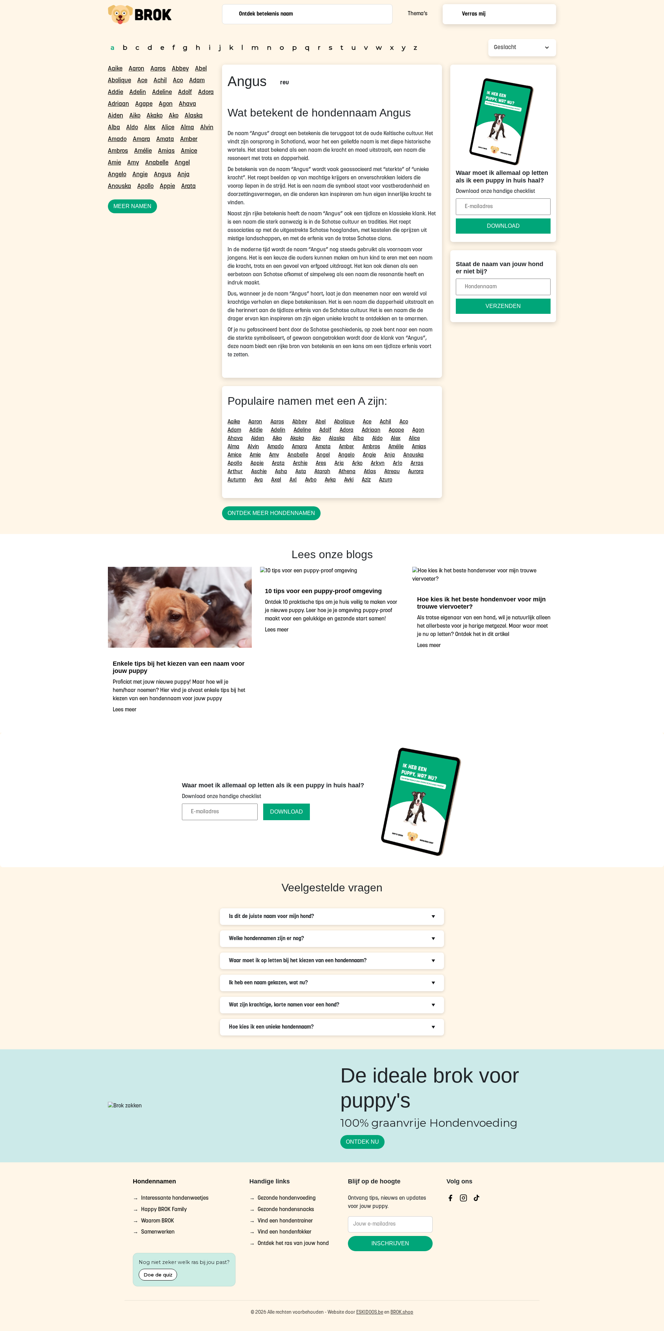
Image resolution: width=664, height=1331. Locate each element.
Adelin (137, 93)
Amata (165, 140)
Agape (144, 104)
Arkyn (378, 463)
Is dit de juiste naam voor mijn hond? (271, 916)
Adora (206, 93)
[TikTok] (476, 1198)
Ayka (330, 480)
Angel (182, 163)
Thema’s (417, 14)
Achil (160, 81)
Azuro (385, 480)
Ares (321, 463)
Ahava (187, 104)
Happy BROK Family (164, 1209)
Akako (155, 116)
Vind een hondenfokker (285, 1232)
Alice (168, 128)
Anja (183, 175)
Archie (300, 463)
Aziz (366, 480)
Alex (149, 128)
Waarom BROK (157, 1221)
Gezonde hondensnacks (286, 1209)
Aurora (416, 472)
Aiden (115, 116)
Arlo (397, 463)
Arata (188, 187)
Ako (173, 116)
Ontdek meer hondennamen (271, 513)
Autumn (237, 480)
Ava (258, 480)
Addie (115, 93)
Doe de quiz (158, 1274)
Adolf (185, 93)
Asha (281, 472)
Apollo (145, 187)
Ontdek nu (362, 1141)
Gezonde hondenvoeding (287, 1198)
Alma (187, 128)
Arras (417, 463)
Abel (201, 69)
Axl (293, 480)
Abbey (180, 69)
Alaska (194, 116)
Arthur (235, 472)
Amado (117, 140)
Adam (197, 81)
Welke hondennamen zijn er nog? (266, 938)
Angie (140, 175)
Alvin (206, 128)
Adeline (162, 93)
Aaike (115, 69)
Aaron (136, 69)
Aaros (158, 69)
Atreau (392, 472)
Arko (357, 463)
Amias (166, 151)
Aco (178, 81)
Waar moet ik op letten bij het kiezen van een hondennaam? (298, 961)
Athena (347, 472)
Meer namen (132, 206)
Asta (300, 472)
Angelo (117, 175)
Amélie (143, 151)
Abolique (119, 81)
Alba (114, 128)
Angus (162, 175)
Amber (188, 140)
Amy (133, 163)
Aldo (132, 128)
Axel (276, 480)
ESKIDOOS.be (369, 1312)
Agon (166, 104)
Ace (142, 81)
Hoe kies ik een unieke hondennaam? (271, 1027)
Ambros (118, 151)
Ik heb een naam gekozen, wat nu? (268, 983)
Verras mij (474, 14)
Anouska (119, 187)
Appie (167, 187)
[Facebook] (450, 1198)
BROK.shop (401, 1312)
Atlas (370, 472)
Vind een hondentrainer (285, 1221)
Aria (339, 463)
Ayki (348, 480)
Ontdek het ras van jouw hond (293, 1244)
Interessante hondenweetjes (175, 1198)
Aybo (310, 480)
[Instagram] (463, 1198)
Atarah (322, 472)
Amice (189, 151)
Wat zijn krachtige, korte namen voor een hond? (284, 1005)
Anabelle (156, 163)
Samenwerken (158, 1232)
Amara (141, 140)
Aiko (134, 116)
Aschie (259, 472)
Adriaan (118, 104)
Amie (114, 163)
